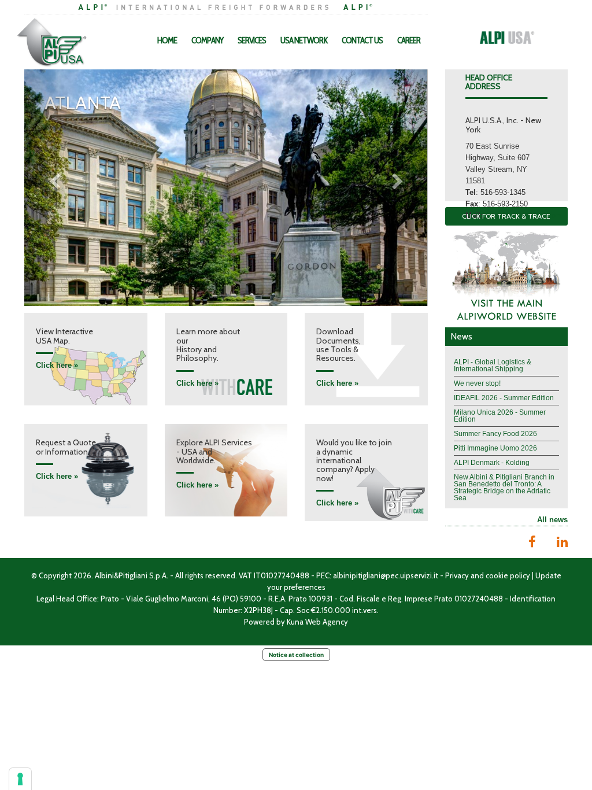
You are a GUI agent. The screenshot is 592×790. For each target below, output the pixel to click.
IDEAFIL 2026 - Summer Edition (504, 398)
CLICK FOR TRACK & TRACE (506, 216)
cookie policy (508, 575)
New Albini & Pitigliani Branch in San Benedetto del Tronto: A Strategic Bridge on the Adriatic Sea (504, 487)
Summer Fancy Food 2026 (495, 434)
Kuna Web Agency (317, 621)
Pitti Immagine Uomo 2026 (495, 448)
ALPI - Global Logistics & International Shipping (492, 365)
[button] (54, 181)
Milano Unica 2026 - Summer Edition (500, 415)
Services (252, 40)
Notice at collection (296, 654)
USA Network (303, 40)
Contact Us (362, 40)
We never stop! (477, 383)
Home (167, 40)
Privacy (457, 575)
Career (408, 40)
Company (207, 40)
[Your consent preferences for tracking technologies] (20, 779)
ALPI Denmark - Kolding (492, 463)
